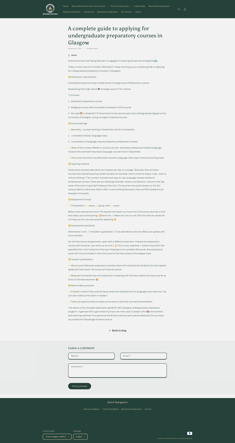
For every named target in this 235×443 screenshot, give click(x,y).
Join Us (147, 409)
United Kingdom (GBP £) (56, 437)
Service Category (92, 409)
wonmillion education (170, 438)
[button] (89, 6)
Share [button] (74, 55)
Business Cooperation (131, 409)
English (79, 437)
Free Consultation (110, 409)
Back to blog (119, 330)
